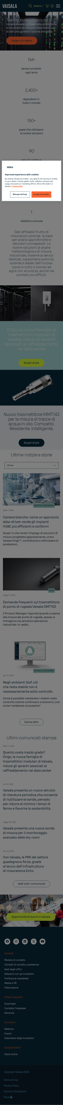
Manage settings (20, 194)
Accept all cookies (41, 194)
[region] (32, 180)
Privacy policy (17, 186)
